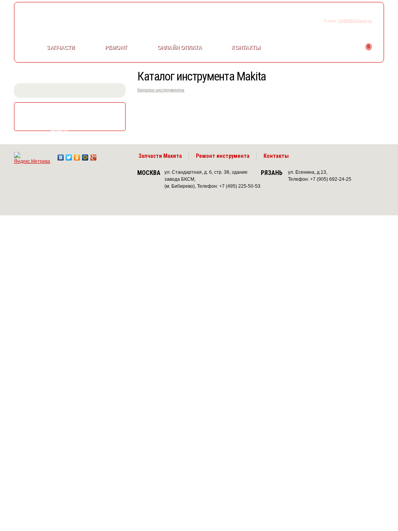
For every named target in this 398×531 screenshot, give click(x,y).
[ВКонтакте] (61, 155)
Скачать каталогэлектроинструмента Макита (77, 117)
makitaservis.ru (78, 22)
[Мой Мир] (85, 155)
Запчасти (61, 48)
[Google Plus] (93, 155)
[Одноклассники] (77, 155)
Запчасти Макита (160, 156)
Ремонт (116, 48)
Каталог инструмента (160, 89)
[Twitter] (69, 155)
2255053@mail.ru (355, 21)
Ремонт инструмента (223, 156)
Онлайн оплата (179, 48)
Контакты (246, 48)
